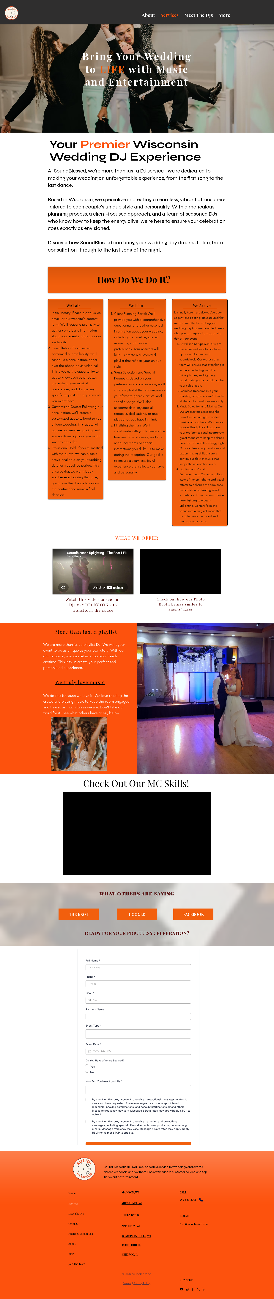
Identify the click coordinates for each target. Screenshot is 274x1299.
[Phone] (201, 1199)
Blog (71, 1254)
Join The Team (76, 1264)
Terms (127, 1283)
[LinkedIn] (204, 1289)
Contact (73, 1223)
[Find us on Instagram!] (187, 1289)
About (71, 1243)
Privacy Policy (141, 1283)
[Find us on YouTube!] (181, 1289)
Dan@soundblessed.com (194, 1224)
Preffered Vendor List (80, 1233)
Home (71, 1193)
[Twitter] (198, 1289)
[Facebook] (193, 1289)
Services (73, 1203)
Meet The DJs (76, 1213)
